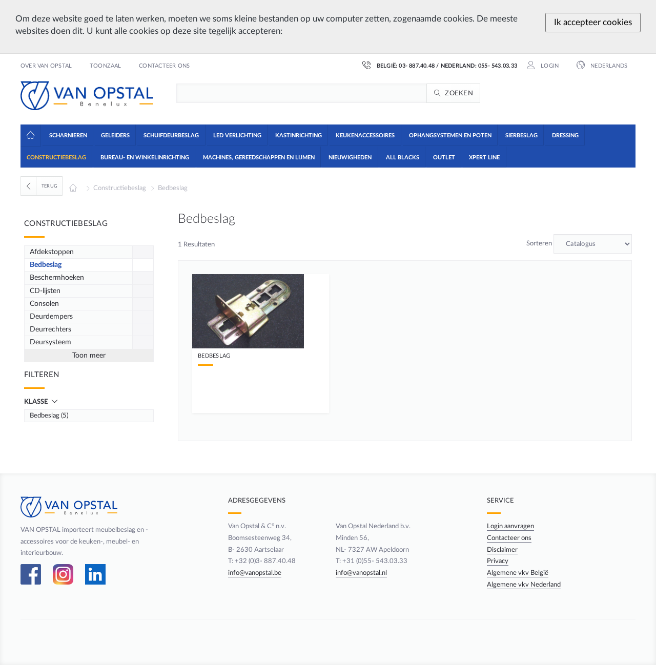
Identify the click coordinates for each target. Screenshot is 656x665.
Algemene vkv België (517, 573)
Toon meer (89, 355)
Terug (49, 186)
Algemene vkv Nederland (524, 584)
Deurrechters (50, 329)
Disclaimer (502, 550)
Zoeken (459, 93)
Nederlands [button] (608, 66)
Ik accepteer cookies (593, 22)
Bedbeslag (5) (49, 415)
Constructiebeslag (119, 188)
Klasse (36, 402)
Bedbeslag (173, 188)
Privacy (497, 561)
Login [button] (549, 66)
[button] (67, 134)
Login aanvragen (510, 526)
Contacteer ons (164, 66)
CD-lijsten (45, 291)
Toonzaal (105, 66)
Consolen (44, 303)
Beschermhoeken (57, 277)
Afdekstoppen (52, 252)
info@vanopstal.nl (361, 573)
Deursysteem (50, 342)
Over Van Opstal (46, 66)
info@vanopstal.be (254, 573)
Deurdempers (51, 316)
